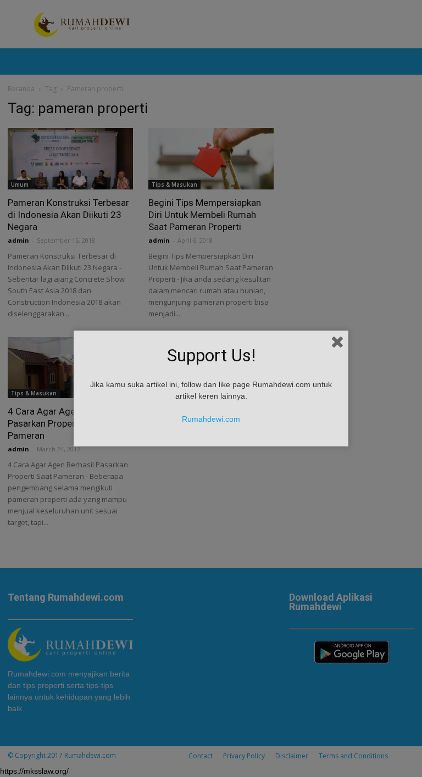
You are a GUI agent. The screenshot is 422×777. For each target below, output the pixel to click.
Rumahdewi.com (211, 419)
